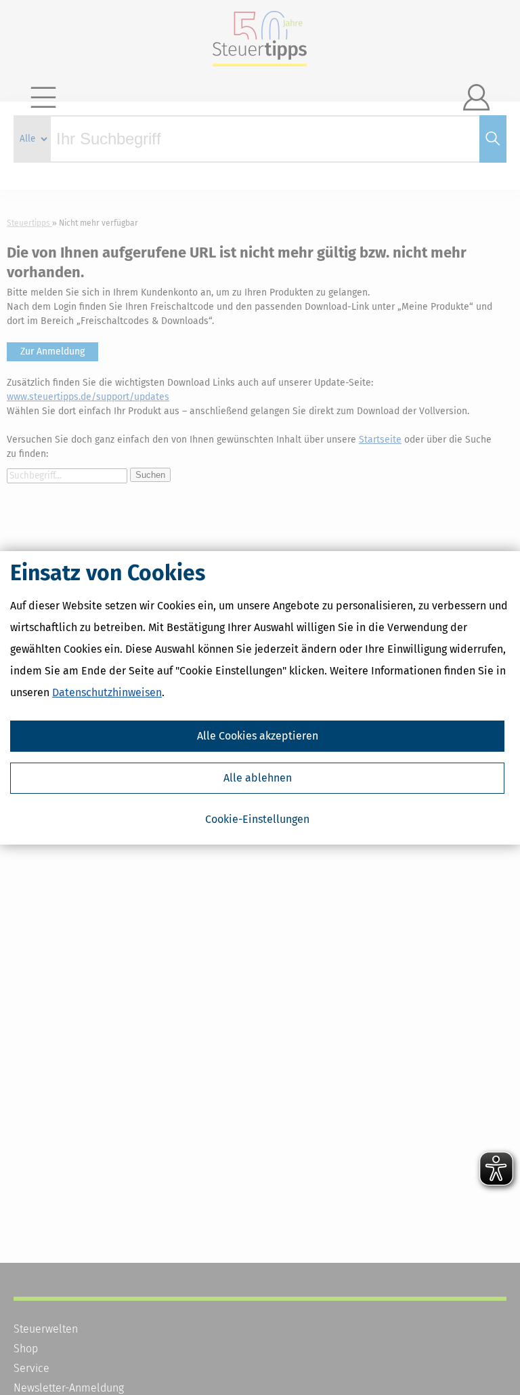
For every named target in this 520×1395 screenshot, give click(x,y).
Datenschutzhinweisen (107, 692)
